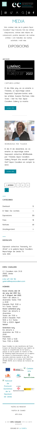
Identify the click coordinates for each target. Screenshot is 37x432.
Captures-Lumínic (12, 83)
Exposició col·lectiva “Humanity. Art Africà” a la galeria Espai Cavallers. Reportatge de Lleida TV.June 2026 (18, 250)
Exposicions (18, 215)
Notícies (18, 224)
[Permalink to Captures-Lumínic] (19, 79)
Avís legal (18, 414)
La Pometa (23, 428)
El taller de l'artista (18, 211)
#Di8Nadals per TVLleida (16, 144)
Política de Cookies (18, 410)
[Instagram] (30, 13)
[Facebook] (34, 13)
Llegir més (10, 108)
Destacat (18, 206)
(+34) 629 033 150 (9, 279)
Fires (18, 220)
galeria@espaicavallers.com (14, 281)
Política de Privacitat (18, 407)
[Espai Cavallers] (22, 5)
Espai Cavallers (15, 422)
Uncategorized (18, 229)
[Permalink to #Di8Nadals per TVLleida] (19, 140)
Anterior (10, 185)
